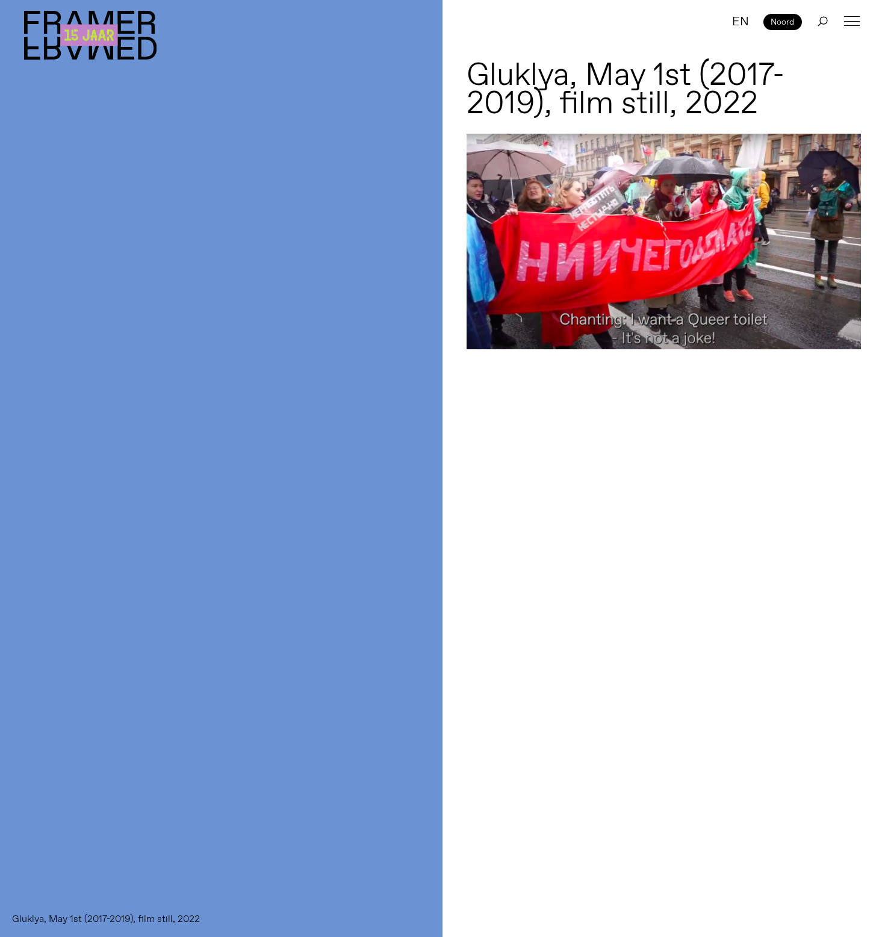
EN (740, 21)
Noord (782, 21)
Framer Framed (90, 35)
